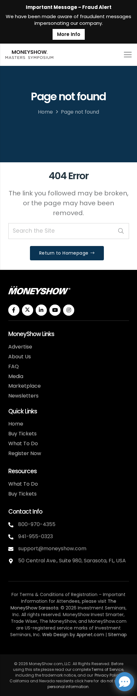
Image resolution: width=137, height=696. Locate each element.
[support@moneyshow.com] (13, 549)
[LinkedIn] (41, 310)
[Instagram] (68, 310)
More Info (68, 34)
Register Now (24, 453)
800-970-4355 (36, 524)
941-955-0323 (35, 536)
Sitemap (117, 634)
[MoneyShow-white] (39, 290)
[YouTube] (55, 310)
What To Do (23, 443)
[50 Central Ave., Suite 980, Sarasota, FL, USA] (13, 561)
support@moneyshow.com (52, 548)
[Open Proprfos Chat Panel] (124, 681)
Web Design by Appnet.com (73, 634)
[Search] (121, 231)
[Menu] (127, 55)
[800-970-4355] (13, 525)
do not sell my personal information (87, 683)
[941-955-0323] (13, 537)
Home (45, 112)
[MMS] (29, 54)
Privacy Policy (108, 675)
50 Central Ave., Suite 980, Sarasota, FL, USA (72, 560)
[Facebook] (13, 310)
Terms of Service (107, 669)
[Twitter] (27, 310)
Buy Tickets (22, 433)
